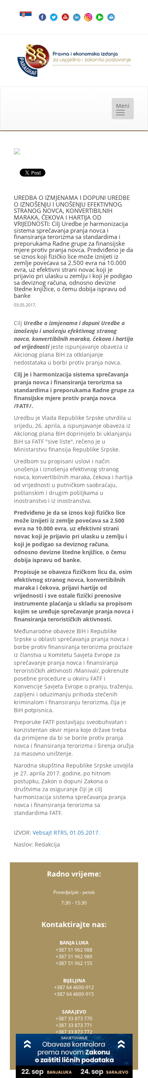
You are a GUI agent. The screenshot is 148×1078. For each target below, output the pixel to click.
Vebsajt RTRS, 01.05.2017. (66, 832)
